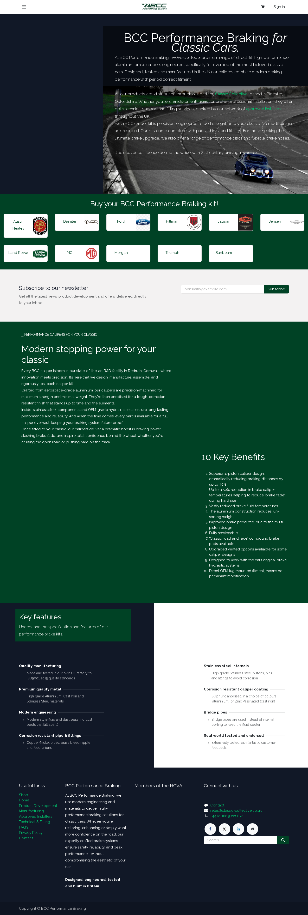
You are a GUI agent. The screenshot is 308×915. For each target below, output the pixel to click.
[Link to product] (40, 226)
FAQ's (23, 827)
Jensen (275, 221)
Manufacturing (31, 811)
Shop (23, 795)
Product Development (38, 806)
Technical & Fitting (34, 822)
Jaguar (224, 221)
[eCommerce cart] (263, 7)
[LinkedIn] (238, 829)
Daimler (69, 221)
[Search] (283, 840)
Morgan (121, 252)
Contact (26, 838)
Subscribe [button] (276, 289)
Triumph (172, 252)
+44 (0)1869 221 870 (227, 816)
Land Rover (18, 252)
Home (24, 800)
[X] (224, 829)
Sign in (279, 7)
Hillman (172, 221)
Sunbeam (224, 252)
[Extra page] (252, 829)
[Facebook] (210, 829)
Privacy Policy (31, 832)
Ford (121, 221)
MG (69, 252)
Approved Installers (35, 816)
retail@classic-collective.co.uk (236, 810)
